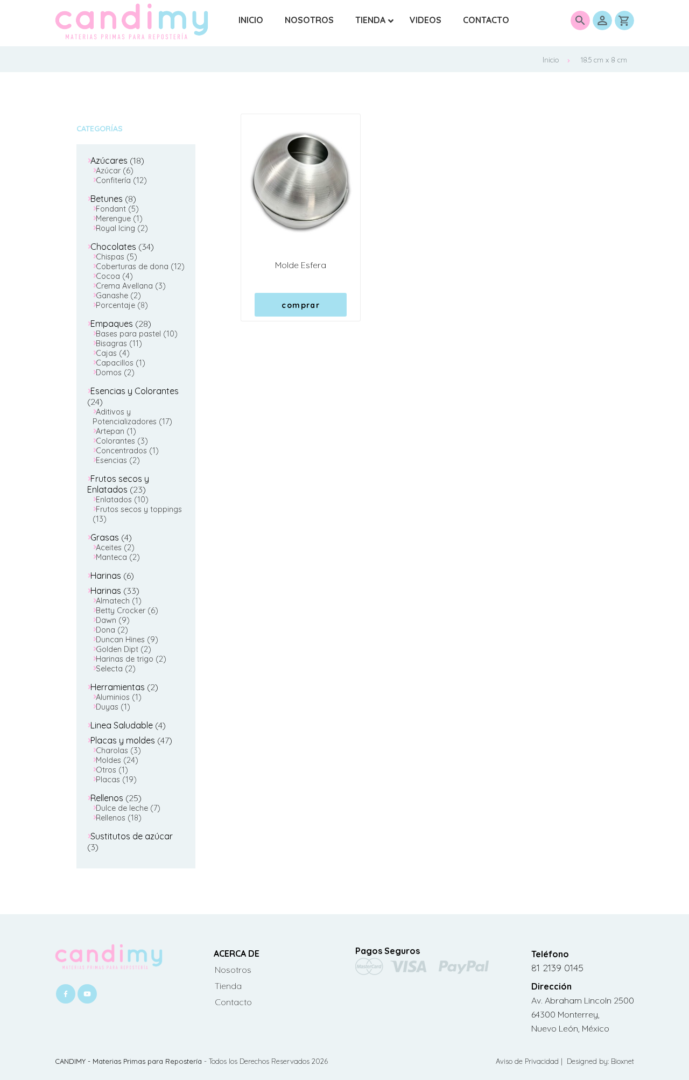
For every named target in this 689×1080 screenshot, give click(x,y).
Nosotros (233, 969)
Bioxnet (622, 1061)
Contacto (233, 1002)
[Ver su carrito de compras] (624, 20)
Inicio (551, 59)
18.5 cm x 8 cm (604, 59)
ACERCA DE (236, 953)
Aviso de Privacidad (528, 1061)
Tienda (228, 985)
